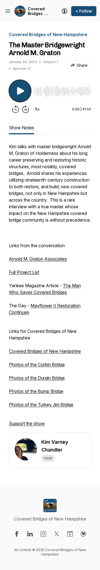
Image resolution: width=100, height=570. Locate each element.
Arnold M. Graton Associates (38, 259)
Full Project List (24, 272)
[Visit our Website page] (70, 534)
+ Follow (84, 11)
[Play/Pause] (20, 91)
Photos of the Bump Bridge (36, 391)
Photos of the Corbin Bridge (37, 364)
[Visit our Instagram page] (43, 534)
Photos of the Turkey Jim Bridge (41, 404)
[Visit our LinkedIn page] (30, 534)
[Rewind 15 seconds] (15, 109)
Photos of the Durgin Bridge (37, 378)
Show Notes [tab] (21, 127)
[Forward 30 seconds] (25, 109)
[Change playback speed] (37, 109)
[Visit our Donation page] (83, 534)
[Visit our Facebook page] (16, 534)
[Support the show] (64, 11)
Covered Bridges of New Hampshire (38, 11)
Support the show (27, 423)
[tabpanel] (50, 287)
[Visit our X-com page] (56, 534)
